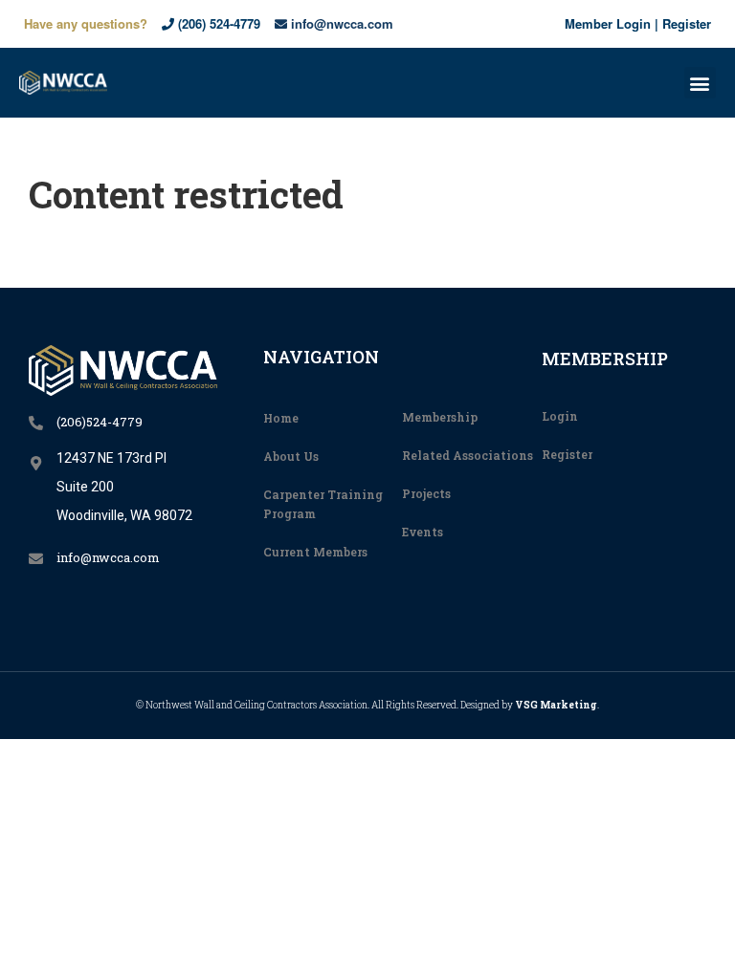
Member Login (608, 23)
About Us (291, 456)
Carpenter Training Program (323, 504)
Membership (440, 416)
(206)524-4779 (99, 421)
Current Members (315, 551)
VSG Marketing (556, 705)
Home (281, 417)
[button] (700, 82)
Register (686, 23)
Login (560, 416)
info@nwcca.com (340, 23)
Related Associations (467, 455)
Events (422, 531)
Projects (426, 493)
